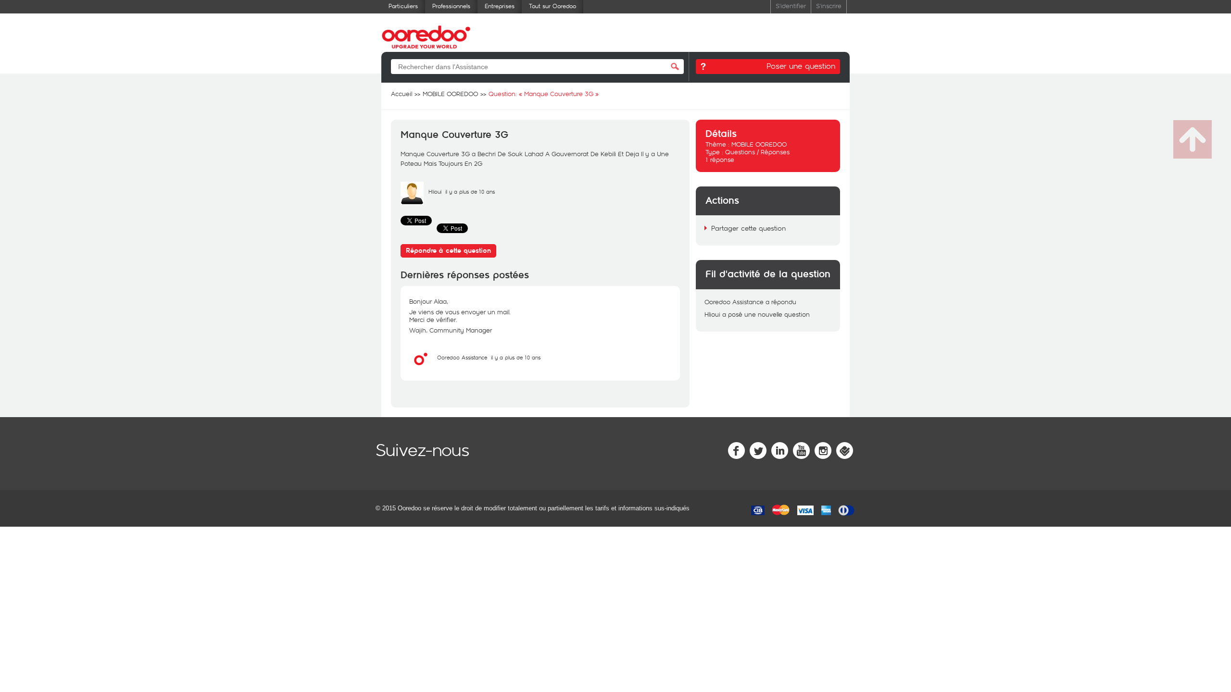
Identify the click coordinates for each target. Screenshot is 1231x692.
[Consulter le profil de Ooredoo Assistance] (420, 368)
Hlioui (434, 191)
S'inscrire (829, 5)
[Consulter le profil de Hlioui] (412, 202)
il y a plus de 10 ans (515, 357)
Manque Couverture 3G (454, 135)
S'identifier (791, 5)
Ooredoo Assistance (462, 357)
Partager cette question (748, 228)
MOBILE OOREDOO (759, 144)
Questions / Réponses (757, 152)
